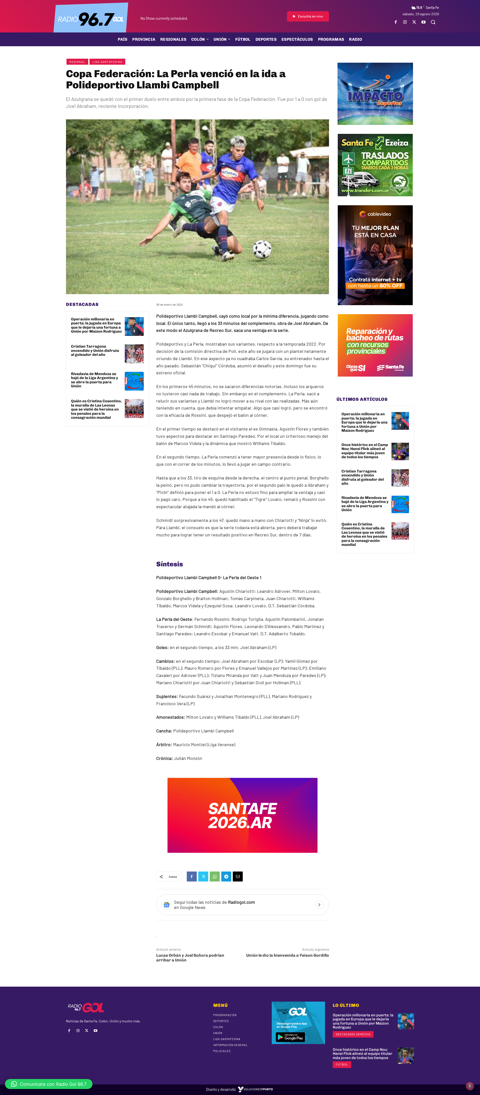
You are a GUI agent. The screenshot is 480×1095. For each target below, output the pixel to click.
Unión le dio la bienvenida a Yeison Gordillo (287, 955)
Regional (77, 61)
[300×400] (375, 309)
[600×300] (243, 856)
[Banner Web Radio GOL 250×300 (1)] (375, 200)
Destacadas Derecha (353, 1034)
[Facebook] (395, 22)
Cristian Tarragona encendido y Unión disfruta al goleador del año (95, 350)
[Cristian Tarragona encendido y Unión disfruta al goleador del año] (134, 353)
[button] (433, 22)
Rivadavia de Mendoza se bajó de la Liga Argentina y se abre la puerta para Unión (94, 380)
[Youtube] (423, 22)
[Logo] (91, 18)
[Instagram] (405, 22)
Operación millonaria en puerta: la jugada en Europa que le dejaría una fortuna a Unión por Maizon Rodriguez (96, 325)
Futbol (342, 1064)
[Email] (238, 876)
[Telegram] (226, 876)
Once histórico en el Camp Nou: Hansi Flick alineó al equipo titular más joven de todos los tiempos (365, 450)
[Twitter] (414, 22)
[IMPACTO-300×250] (375, 128)
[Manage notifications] (470, 1086)
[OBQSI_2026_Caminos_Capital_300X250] (375, 380)
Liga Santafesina (107, 61)
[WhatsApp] (215, 876)
